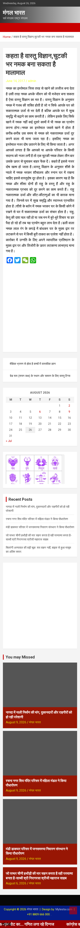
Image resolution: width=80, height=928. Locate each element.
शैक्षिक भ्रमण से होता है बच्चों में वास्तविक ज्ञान (33, 364)
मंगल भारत (14, 12)
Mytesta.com (64, 909)
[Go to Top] (73, 910)
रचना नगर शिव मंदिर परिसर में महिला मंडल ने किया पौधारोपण (37, 519)
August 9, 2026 (16, 722)
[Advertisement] (40, 307)
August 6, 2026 (16, 883)
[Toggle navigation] (8, 27)
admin (32, 81)
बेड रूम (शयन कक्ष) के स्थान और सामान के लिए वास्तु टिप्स (40, 376)
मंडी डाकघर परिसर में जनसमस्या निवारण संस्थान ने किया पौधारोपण (40, 527)
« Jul (9, 441)
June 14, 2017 (15, 81)
